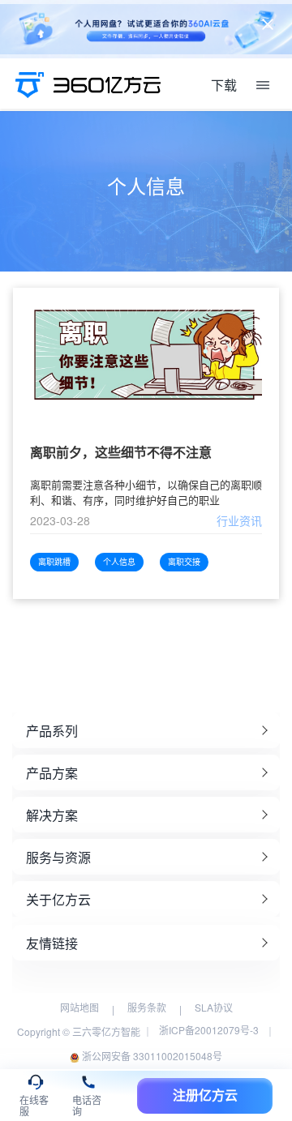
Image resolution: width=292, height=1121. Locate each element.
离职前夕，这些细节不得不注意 (121, 452)
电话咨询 (86, 1103)
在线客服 (34, 1103)
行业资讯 (239, 520)
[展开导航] (263, 85)
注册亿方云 (205, 1095)
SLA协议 (214, 1007)
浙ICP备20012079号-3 (209, 1030)
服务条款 (146, 1007)
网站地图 (79, 1007)
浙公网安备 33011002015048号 (150, 1056)
